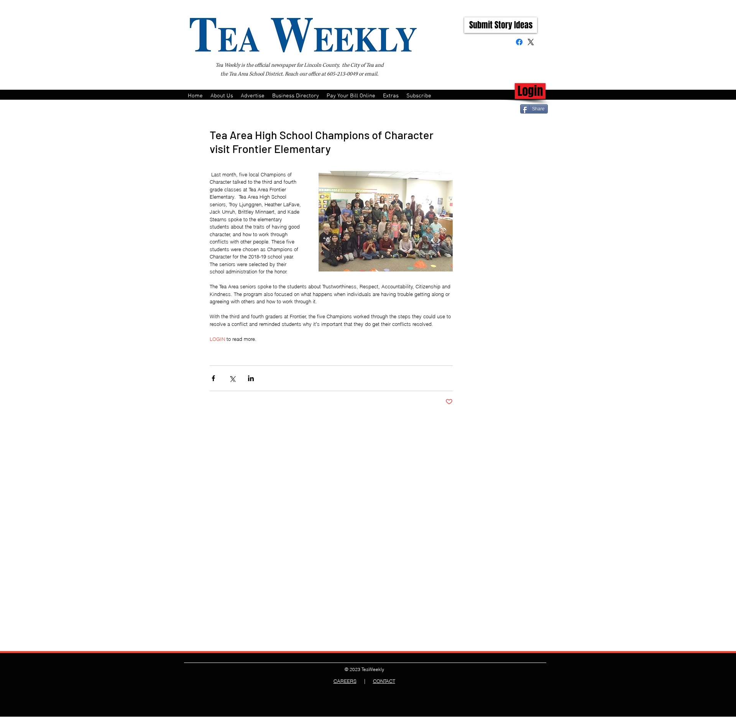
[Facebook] (519, 42)
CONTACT (384, 681)
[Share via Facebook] (213, 378)
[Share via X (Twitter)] (232, 378)
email (371, 74)
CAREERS (345, 681)
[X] (530, 42)
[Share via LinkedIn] (251, 378)
